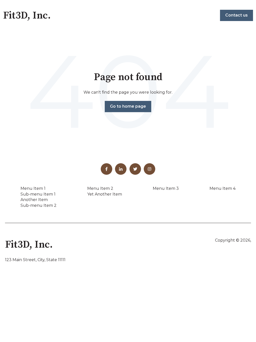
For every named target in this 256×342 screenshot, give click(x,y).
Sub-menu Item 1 (38, 194)
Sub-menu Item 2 (38, 205)
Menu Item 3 (166, 188)
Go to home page (128, 106)
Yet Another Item (104, 194)
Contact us (236, 15)
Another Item (34, 199)
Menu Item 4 (223, 188)
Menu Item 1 (33, 188)
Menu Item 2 (100, 188)
